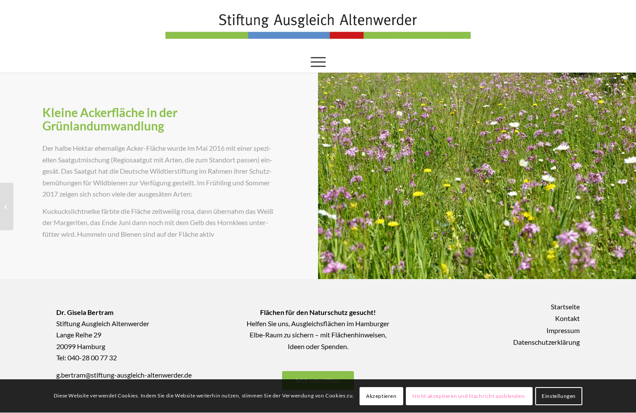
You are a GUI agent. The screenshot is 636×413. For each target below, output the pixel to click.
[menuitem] (318, 62)
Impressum (563, 330)
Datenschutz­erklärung (546, 342)
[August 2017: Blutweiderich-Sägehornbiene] (629, 206)
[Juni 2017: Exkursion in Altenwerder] (6, 206)
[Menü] (318, 62)
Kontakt (567, 318)
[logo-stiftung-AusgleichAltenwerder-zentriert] (318, 25)
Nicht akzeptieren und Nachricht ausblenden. (469, 396)
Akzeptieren (381, 396)
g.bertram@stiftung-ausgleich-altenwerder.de (124, 375)
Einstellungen (559, 396)
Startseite (565, 306)
